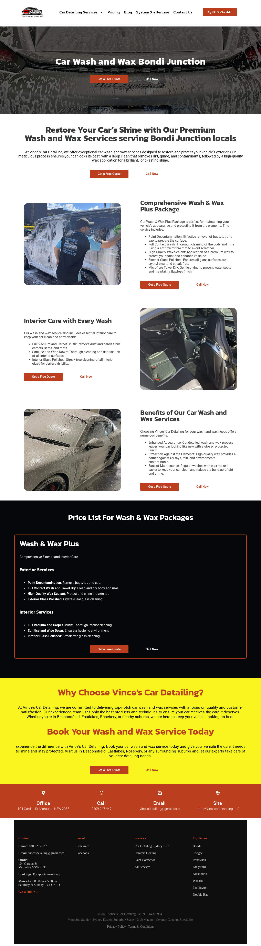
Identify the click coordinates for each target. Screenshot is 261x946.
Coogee (198, 853)
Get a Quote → (28, 891)
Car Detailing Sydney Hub (152, 846)
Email (159, 803)
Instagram (82, 846)
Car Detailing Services (78, 12)
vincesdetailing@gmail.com (46, 853)
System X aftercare (152, 12)
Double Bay (200, 894)
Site (217, 803)
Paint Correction (145, 860)
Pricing (113, 12)
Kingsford (199, 867)
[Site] (218, 793)
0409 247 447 (38, 846)
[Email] (160, 793)
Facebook (82, 853)
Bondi (197, 846)
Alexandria (200, 874)
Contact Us (182, 12)
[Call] (102, 793)
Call (101, 803)
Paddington (200, 887)
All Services (142, 867)
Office (43, 803)
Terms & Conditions (141, 926)
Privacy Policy (116, 926)
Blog (128, 12)
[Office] (43, 793)
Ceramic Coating (145, 853)
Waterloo (198, 880)
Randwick (199, 860)
